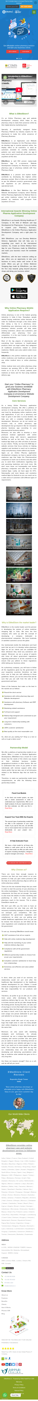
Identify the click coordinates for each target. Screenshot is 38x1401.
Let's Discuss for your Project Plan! (19, 862)
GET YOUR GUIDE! (26, 6)
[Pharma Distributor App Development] (19, 526)
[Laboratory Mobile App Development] (19, 510)
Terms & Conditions (19, 1387)
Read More (8, 808)
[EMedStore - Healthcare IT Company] (7, 12)
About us (5, 1295)
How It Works (6, 1307)
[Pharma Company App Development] (19, 559)
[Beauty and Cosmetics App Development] (19, 607)
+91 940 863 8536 (9, 1276)
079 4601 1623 (8, 1282)
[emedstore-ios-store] (19, 296)
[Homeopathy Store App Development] (19, 575)
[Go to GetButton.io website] (5, 1399)
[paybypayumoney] (3, 1359)
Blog (3, 1314)
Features (5, 1298)
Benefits (4, 1301)
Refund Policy (19, 1390)
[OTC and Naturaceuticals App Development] (19, 591)
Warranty (19, 1382)
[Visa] (6, 1359)
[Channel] (3, 1365)
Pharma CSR (6, 1310)
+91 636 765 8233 (9, 1279)
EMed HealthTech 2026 (27, 1378)
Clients (4, 1304)
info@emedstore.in (10, 1286)
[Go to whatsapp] (4, 1395)
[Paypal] (9, 1359)
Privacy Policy (19, 1384)
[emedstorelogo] (12, 1371)
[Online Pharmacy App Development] (19, 494)
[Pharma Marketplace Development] (19, 542)
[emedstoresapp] (20, 1365)
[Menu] (34, 12)
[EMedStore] (7, 1365)
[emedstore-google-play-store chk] (19, 290)
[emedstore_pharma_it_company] (17, 1365)
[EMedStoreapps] (10, 1365)
